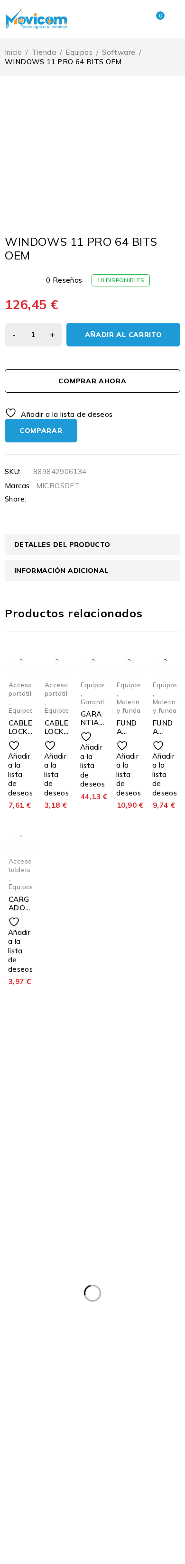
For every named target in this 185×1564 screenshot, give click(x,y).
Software (118, 52)
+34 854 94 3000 (30, 1226)
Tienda (44, 52)
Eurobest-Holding (39, 1558)
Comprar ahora (92, 381)
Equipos (78, 52)
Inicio (13, 52)
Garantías (96, 702)
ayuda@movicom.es (34, 1237)
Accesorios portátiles (26, 689)
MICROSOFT (58, 486)
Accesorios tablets (26, 865)
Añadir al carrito (123, 334)
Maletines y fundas (132, 706)
